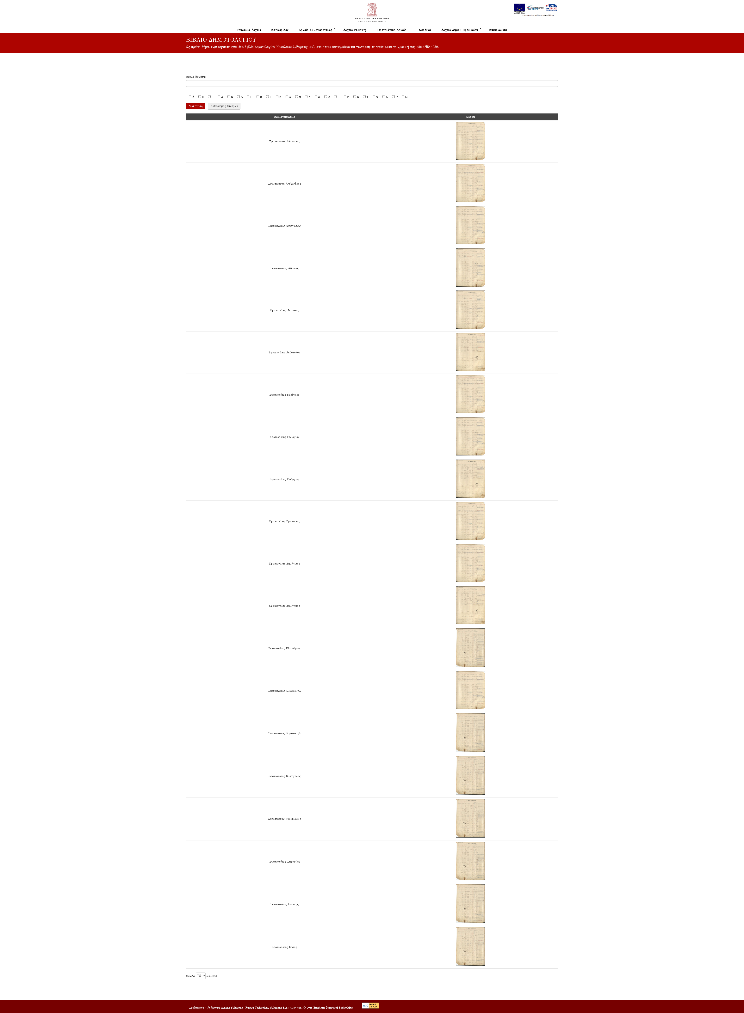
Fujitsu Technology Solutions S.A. (266, 1007)
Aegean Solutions (232, 1007)
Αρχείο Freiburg (355, 30)
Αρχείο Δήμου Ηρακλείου (459, 30)
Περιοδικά (424, 30)
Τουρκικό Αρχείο (249, 30)
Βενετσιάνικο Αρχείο (391, 30)
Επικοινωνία (498, 30)
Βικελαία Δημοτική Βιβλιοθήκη (333, 1007)
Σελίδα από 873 (191, 976)
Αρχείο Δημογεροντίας (315, 30)
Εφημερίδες (280, 30)
